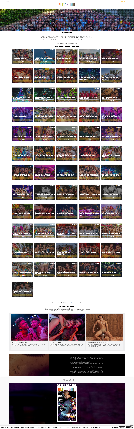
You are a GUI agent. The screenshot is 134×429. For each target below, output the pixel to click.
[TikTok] (70, 380)
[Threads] (73, 380)
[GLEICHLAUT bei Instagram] (64, 380)
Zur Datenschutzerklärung (95, 427)
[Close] (132, 427)
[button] (132, 1)
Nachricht (72, 302)
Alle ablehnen (122, 427)
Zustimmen (129, 427)
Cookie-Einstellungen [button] (114, 427)
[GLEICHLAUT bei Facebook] (61, 380)
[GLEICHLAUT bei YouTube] (67, 380)
